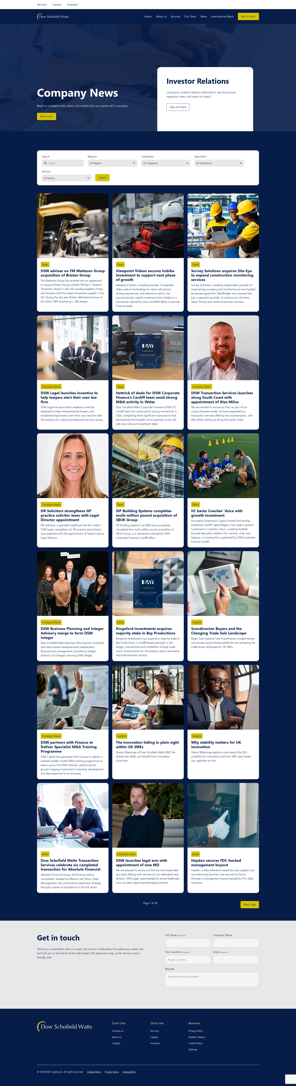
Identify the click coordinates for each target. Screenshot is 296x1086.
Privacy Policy (196, 1030)
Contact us (117, 1030)
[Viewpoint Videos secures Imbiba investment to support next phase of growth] (148, 225)
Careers (57, 4)
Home (148, 16)
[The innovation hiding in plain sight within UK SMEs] (148, 697)
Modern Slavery (197, 1037)
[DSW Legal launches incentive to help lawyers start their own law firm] (73, 347)
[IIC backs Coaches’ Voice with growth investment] (223, 465)
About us (161, 16)
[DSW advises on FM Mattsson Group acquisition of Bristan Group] (73, 225)
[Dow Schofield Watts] (53, 16)
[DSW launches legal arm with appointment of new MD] (148, 815)
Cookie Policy (196, 1043)
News (203, 16)
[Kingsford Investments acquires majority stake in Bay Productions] (148, 583)
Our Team (190, 16)
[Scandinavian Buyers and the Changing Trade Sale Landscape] (223, 583)
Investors (73, 4)
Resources (194, 1023)
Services (41, 4)
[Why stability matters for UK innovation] (223, 697)
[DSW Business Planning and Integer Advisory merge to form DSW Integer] (73, 583)
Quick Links (118, 1023)
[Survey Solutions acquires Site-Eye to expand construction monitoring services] (223, 225)
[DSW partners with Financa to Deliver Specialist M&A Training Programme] (73, 697)
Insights (196, 622)
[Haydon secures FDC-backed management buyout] (223, 815)
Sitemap (193, 1049)
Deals (45, 264)
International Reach (222, 16)
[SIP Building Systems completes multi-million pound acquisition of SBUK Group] (148, 465)
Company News (51, 386)
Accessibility (129, 1071)
